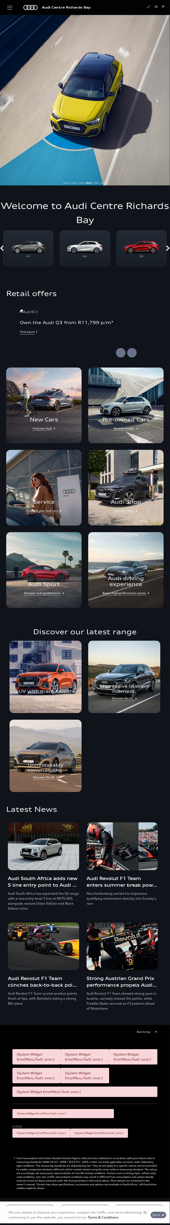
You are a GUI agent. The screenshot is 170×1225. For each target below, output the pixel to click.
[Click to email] (156, 6)
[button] (2, 248)
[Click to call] (148, 6)
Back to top (143, 1031)
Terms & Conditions (103, 1217)
